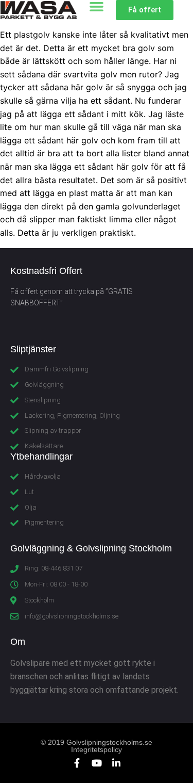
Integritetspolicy (96, 749)
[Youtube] (96, 763)
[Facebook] (77, 763)
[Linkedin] (116, 763)
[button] (144, 10)
